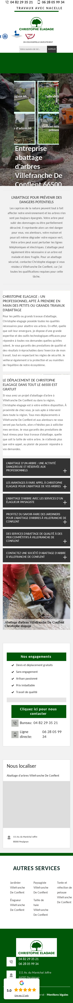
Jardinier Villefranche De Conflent (16, 887)
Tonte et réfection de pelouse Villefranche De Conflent (63, 892)
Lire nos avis (22, 996)
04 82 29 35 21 (21, 2)
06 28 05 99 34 (52, 2)
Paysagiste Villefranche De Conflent (40, 887)
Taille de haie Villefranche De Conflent (40, 908)
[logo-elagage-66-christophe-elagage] (36, 23)
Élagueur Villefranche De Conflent (16, 905)
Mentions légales (57, 994)
